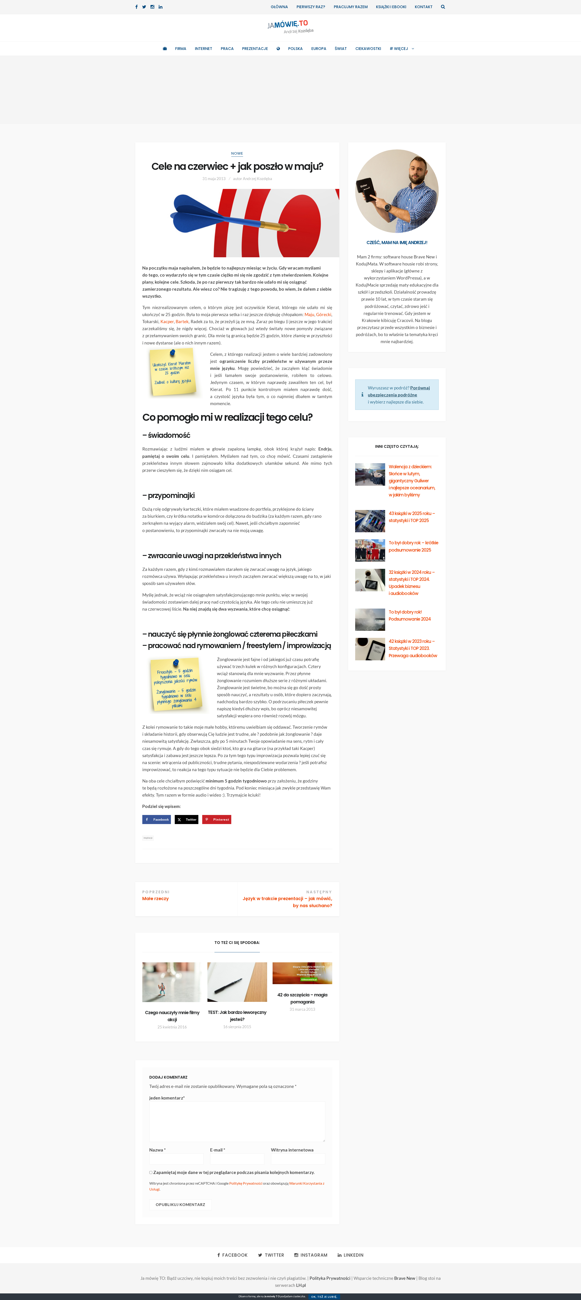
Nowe (237, 153)
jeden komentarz (167, 1097)
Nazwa (157, 1149)
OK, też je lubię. (324, 1296)
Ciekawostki (368, 48)
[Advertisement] (290, 90)
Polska (295, 48)
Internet (203, 48)
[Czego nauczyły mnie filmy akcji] (172, 982)
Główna (279, 7)
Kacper (167, 321)
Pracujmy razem (351, 7)
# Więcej (399, 48)
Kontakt (424, 7)
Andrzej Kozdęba (257, 178)
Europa (318, 48)
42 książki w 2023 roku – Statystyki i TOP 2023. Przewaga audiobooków (413, 648)
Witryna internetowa (292, 1149)
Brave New (404, 1278)
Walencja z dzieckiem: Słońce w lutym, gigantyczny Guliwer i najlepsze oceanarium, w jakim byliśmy (412, 481)
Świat (341, 48)
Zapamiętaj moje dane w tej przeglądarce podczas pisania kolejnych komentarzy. (234, 1172)
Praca (227, 48)
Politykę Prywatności (245, 1183)
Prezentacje (255, 48)
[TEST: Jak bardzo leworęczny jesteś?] (237, 982)
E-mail (217, 1149)
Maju (309, 314)
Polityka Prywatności (330, 1278)
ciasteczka (299, 1296)
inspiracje (148, 838)
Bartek (182, 321)
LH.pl (301, 1285)
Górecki (323, 314)
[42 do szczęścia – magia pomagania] (302, 973)
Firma (180, 48)
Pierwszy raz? (311, 7)
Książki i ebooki (391, 7)
